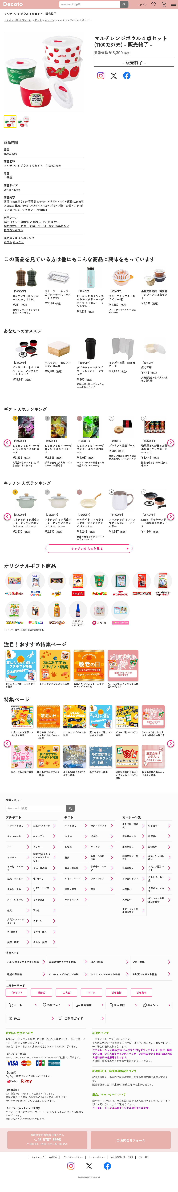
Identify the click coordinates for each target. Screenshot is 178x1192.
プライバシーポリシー (73, 1157)
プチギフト (16, 992)
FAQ (25, 1101)
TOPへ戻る (144, 1157)
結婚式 (41, 992)
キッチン (18, 242)
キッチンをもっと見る (87, 548)
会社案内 (53, 1157)
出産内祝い (40, 222)
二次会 (66, 992)
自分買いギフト (13, 230)
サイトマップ (37, 1157)
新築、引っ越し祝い (42, 226)
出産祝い (26, 222)
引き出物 (116, 992)
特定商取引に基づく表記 (122, 1157)
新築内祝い (62, 226)
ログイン (142, 4)
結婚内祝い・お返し (16, 226)
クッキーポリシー (97, 1157)
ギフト (8, 242)
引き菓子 (141, 992)
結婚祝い (53, 222)
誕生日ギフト (12, 222)
